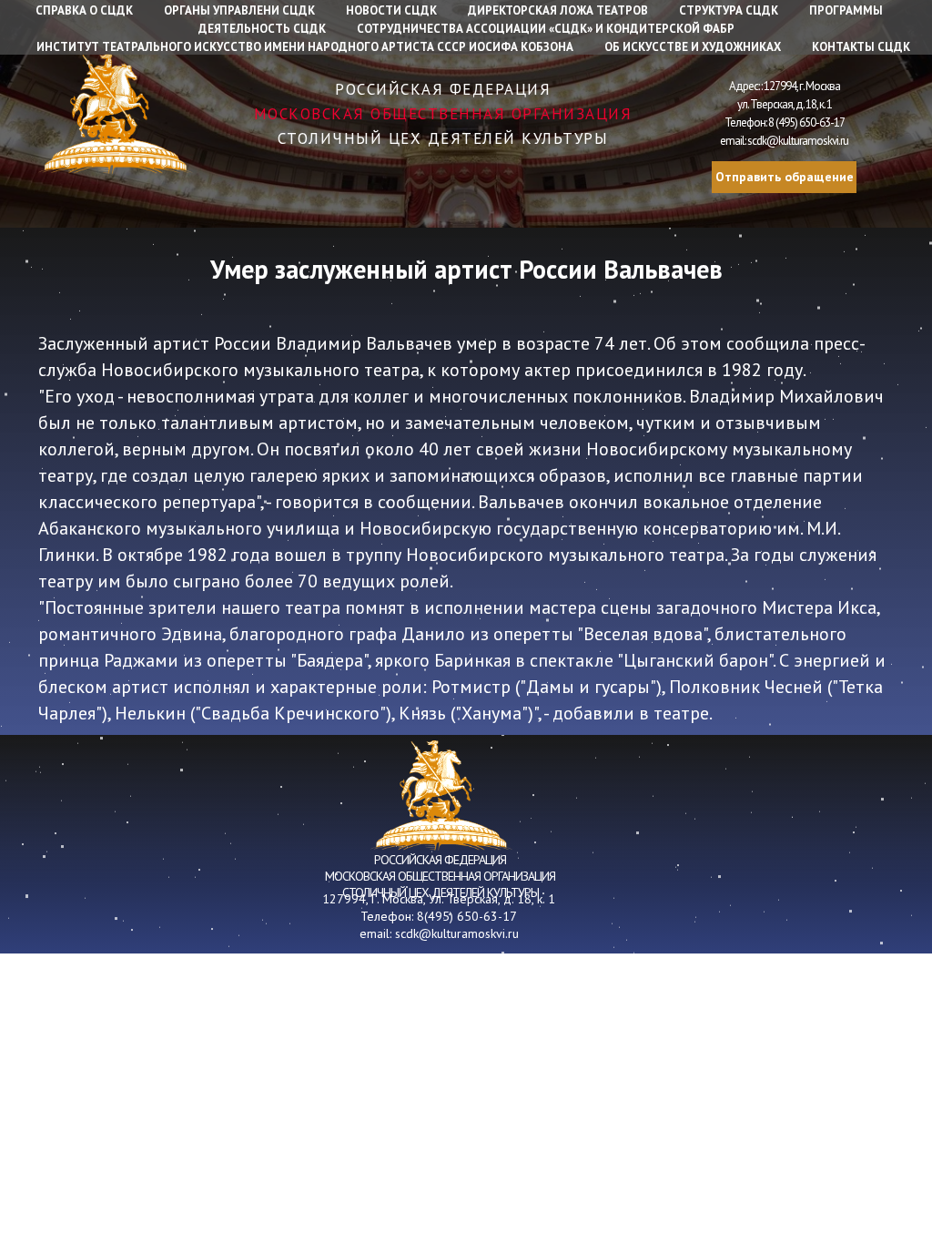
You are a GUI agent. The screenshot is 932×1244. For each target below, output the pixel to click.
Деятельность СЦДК (262, 28)
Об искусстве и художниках (692, 47)
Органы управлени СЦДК (239, 10)
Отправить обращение (784, 176)
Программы (846, 10)
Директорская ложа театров (558, 10)
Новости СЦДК (391, 10)
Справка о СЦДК (84, 10)
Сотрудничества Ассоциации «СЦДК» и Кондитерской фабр (545, 28)
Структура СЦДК (728, 10)
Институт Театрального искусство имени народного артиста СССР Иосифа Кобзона (304, 47)
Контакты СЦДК (861, 47)
